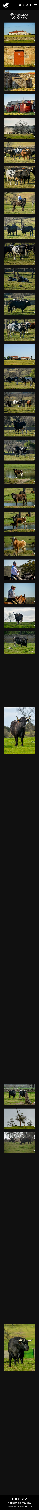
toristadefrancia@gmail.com (19, 1506)
